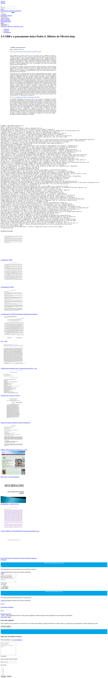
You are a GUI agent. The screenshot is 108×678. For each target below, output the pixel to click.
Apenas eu (5, 586)
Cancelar (3, 676)
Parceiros (8, 614)
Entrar (2, 9)
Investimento (7, 32)
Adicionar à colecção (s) (7, 26)
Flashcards (4, 15)
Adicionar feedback (6, 626)
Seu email (3, 656)
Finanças (6, 30)
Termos (9, 617)
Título (2, 573)
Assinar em (4, 572)
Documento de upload (7, 10)
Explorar (3, 3)
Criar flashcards (17, 10)
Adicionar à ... (4, 24)
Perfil (2, 23)
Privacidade (4, 617)
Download (3, 559)
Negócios (6, 29)
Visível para (4, 583)
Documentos (4, 607)
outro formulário (17, 640)
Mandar (9, 676)
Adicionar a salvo (18, 26)
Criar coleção (4, 588)
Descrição (6, 577)
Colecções (9, 15)
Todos (4, 584)
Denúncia (3, 614)
